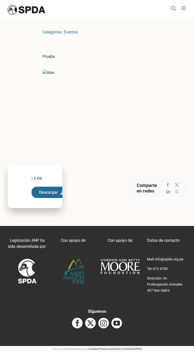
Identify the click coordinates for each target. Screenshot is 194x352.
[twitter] (90, 323)
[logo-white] (120, 260)
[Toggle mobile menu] (183, 8)
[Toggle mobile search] (173, 8)
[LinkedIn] (168, 191)
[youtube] (116, 323)
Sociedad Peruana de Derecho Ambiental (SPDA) (115, 348)
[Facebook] (167, 185)
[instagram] (103, 323)
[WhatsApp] (177, 191)
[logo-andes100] (73, 260)
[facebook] (77, 323)
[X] (176, 185)
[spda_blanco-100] (27, 260)
